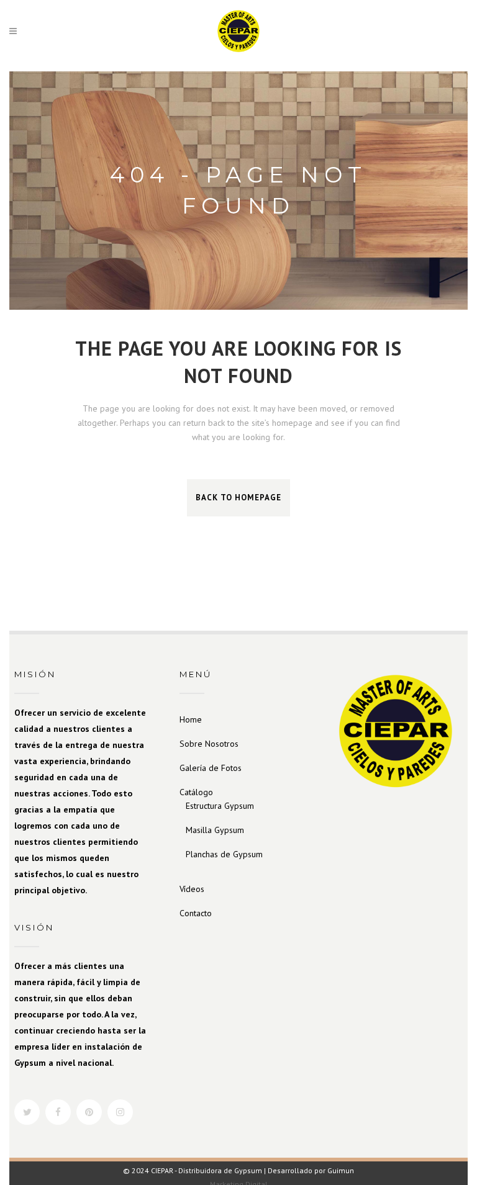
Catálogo (196, 792)
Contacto (195, 913)
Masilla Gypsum (215, 830)
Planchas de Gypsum (224, 854)
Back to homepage (238, 497)
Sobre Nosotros (208, 743)
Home (190, 719)
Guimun (340, 1170)
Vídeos (191, 888)
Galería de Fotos (210, 767)
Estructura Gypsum (220, 805)
